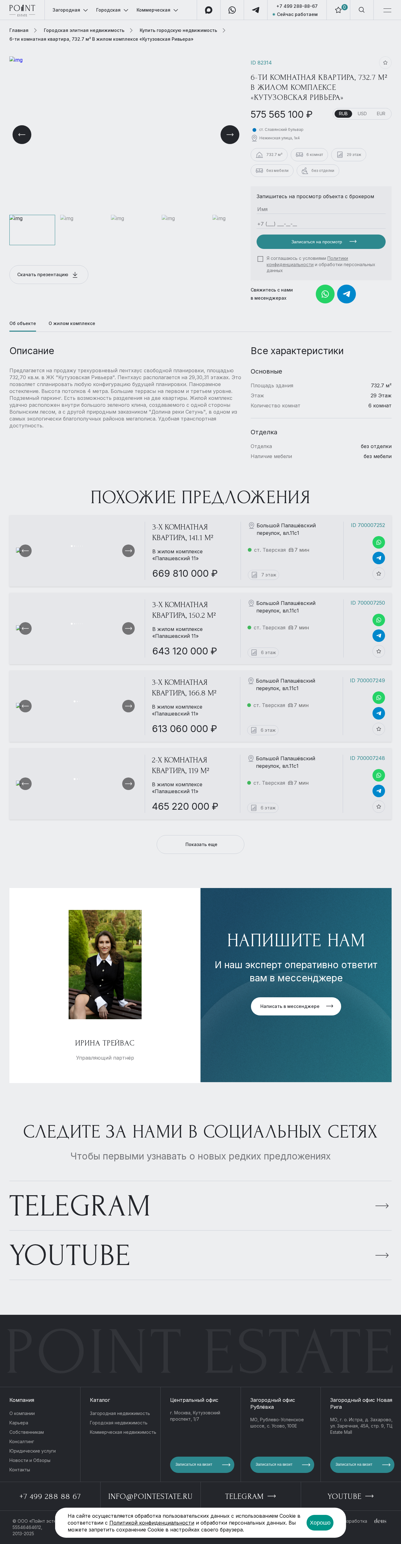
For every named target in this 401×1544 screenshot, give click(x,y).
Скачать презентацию (43, 274)
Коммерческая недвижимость (123, 1432)
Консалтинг (21, 1441)
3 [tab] (76, 623)
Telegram (80, 1206)
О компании (22, 1413)
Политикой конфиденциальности (151, 1523)
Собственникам (26, 1432)
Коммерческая (153, 10)
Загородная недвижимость (120, 1413)
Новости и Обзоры (29, 1460)
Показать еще (201, 844)
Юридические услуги (32, 1451)
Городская (108, 10)
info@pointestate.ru (150, 1496)
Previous (22, 134)
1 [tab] (72, 546)
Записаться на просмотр (317, 241)
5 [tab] (80, 623)
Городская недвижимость (119, 1422)
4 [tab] (78, 623)
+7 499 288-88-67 (297, 6)
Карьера (18, 1422)
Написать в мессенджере (290, 1006)
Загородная (66, 10)
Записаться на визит (193, 1464)
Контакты (19, 1469)
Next (230, 134)
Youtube (70, 1256)
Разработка (354, 1521)
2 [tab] (74, 546)
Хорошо (320, 1523)
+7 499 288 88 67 (50, 1496)
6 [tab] (82, 623)
